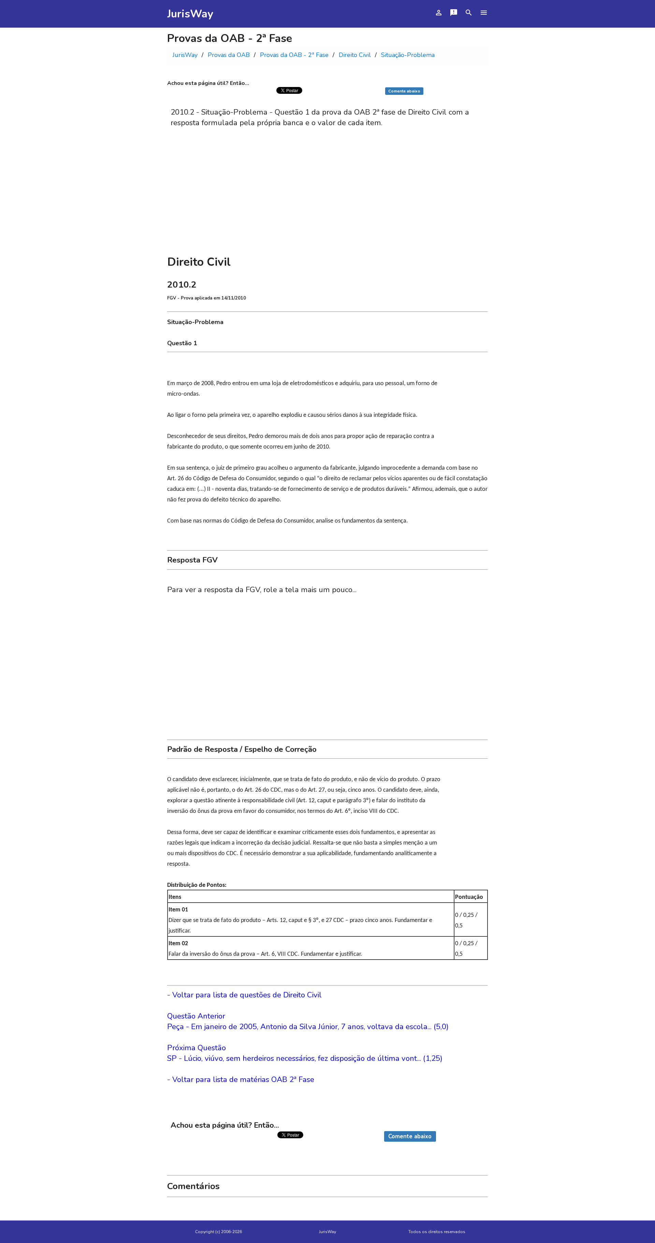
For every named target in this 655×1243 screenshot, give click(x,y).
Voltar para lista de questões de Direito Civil (247, 995)
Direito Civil (355, 55)
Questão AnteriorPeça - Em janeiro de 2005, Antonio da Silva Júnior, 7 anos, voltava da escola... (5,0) (308, 1021)
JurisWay (190, 13)
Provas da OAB (229, 55)
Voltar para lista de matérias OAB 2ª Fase (243, 1079)
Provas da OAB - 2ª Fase (294, 55)
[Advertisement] (327, 199)
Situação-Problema (408, 55)
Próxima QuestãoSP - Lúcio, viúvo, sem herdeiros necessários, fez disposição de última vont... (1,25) (304, 1053)
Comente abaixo (404, 91)
